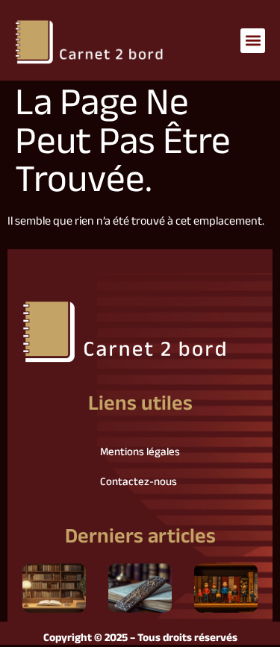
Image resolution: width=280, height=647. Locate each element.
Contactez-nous (138, 482)
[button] (252, 40)
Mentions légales (140, 452)
